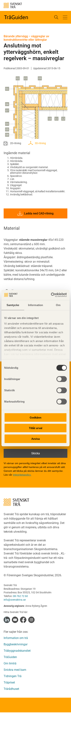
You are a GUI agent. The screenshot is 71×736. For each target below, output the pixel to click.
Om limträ (10, 663)
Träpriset (9, 682)
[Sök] (56, 17)
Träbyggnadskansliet (17, 650)
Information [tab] (35, 304)
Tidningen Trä (12, 676)
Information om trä (16, 638)
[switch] (61, 379)
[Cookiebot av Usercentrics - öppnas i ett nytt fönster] (51, 295)
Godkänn (35, 417)
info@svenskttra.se (15, 599)
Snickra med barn (15, 669)
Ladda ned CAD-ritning (39, 213)
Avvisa (35, 438)
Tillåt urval (35, 428)
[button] (65, 17)
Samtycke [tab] (13, 304)
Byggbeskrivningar (15, 644)
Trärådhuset (11, 689)
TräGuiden (10, 657)
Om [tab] (58, 304)
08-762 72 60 (20, 596)
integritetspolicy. (22, 474)
